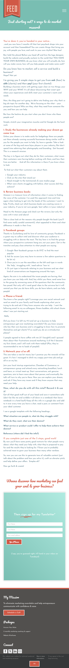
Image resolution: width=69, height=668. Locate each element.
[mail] (20, 651)
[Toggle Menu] (64, 10)
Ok (34, 663)
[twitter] (10, 651)
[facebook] (5, 651)
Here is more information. (41, 657)
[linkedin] (15, 651)
